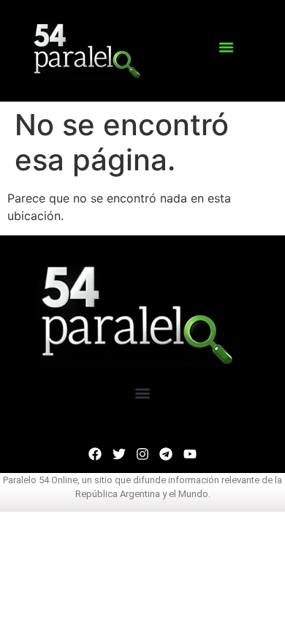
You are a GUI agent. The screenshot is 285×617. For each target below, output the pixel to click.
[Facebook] (95, 454)
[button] (226, 47)
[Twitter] (118, 454)
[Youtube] (190, 454)
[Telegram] (166, 454)
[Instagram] (142, 454)
